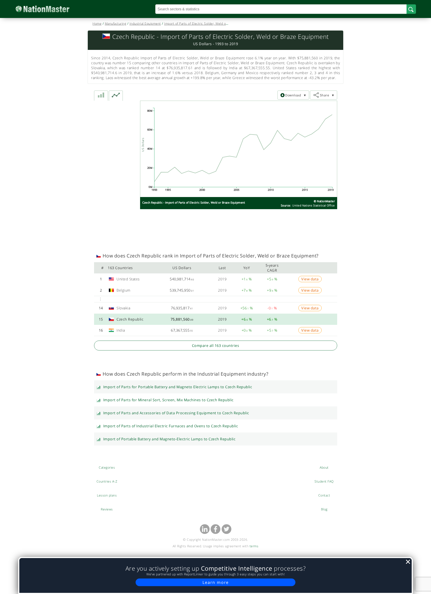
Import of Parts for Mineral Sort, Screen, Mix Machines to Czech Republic (168, 399)
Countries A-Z (107, 481)
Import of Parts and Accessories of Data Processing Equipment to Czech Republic (176, 412)
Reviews (107, 509)
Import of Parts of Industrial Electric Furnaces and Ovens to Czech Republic (170, 425)
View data (310, 279)
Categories (107, 467)
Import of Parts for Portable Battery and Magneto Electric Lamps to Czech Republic (177, 386)
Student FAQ (324, 481)
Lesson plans (107, 495)
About (324, 467)
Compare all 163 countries (215, 345)
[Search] (411, 9)
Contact (324, 495)
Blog (324, 509)
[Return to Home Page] (49, 9)
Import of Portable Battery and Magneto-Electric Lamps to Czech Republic (169, 439)
